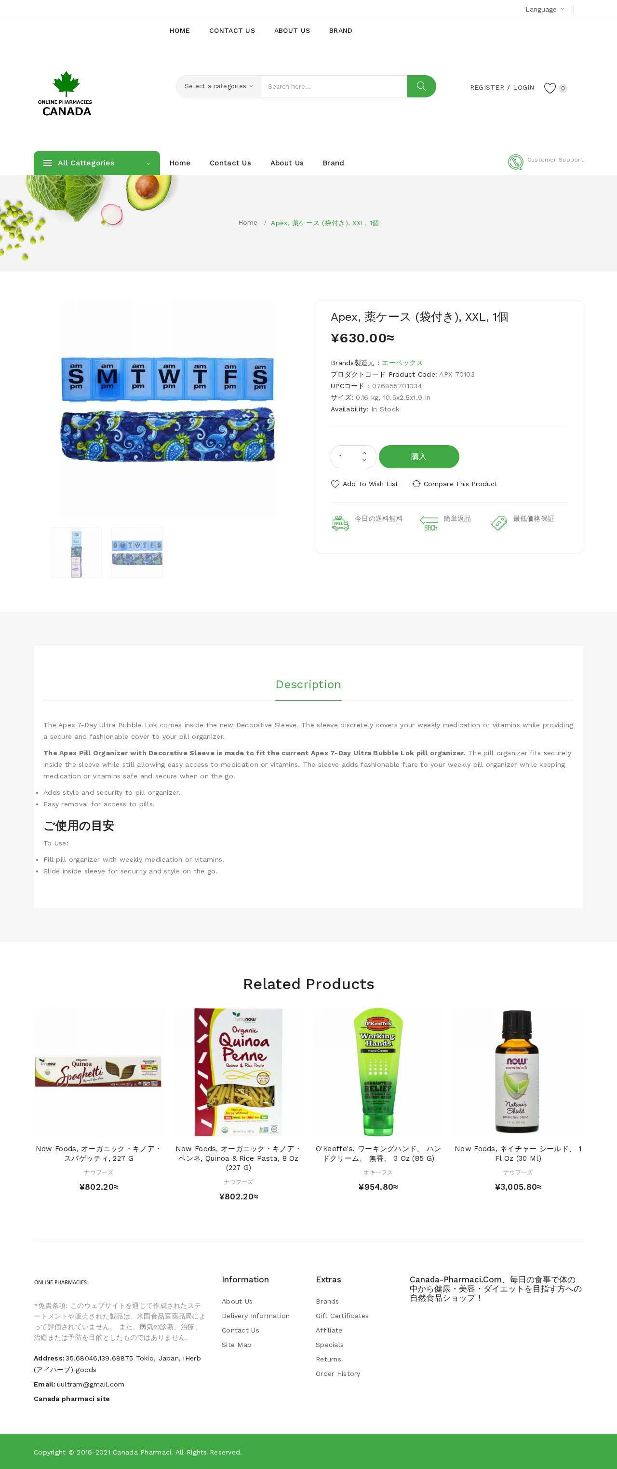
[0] (550, 88)
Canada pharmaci (142, 1452)
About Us (237, 1301)
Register (487, 87)
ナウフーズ (98, 1172)
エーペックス (402, 363)
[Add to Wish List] (108, 1127)
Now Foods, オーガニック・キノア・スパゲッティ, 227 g (99, 1153)
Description (308, 684)
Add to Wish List (370, 484)
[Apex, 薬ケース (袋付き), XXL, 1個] (76, 552)
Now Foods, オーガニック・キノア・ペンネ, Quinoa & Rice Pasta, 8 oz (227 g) (238, 1158)
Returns (328, 1359)
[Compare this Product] (126, 1127)
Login (523, 87)
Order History (338, 1373)
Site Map (237, 1344)
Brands (327, 1301)
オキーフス (378, 1172)
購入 (419, 456)
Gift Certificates (342, 1315)
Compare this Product (460, 484)
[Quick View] (89, 1127)
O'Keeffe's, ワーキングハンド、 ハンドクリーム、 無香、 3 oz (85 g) (379, 1153)
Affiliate (329, 1330)
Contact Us (240, 1330)
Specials (330, 1344)
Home (248, 222)
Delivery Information (256, 1315)
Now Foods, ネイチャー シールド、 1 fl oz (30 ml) (518, 1153)
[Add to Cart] (71, 1127)
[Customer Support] (545, 167)
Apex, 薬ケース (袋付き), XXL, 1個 (325, 223)
